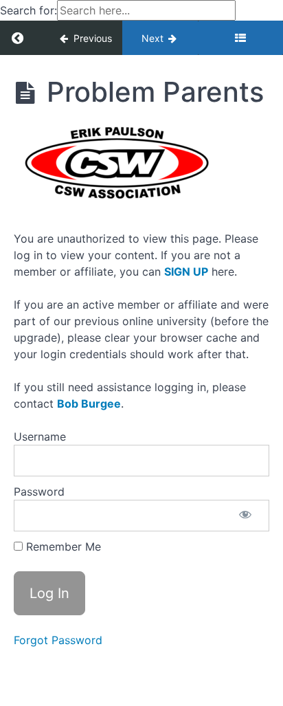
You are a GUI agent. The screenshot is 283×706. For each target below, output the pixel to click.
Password (39, 491)
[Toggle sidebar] (240, 38)
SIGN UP (186, 271)
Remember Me (62, 546)
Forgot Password (58, 640)
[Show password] (245, 515)
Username (40, 436)
